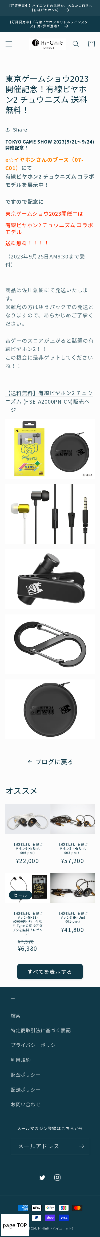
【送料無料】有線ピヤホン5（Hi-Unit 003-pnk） (72, 848)
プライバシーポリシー (36, 1044)
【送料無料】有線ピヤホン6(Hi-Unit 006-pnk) (27, 848)
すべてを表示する (49, 971)
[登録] (81, 1146)
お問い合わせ (26, 1104)
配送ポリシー (26, 1089)
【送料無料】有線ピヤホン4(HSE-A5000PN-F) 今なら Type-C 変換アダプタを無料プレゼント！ (27, 923)
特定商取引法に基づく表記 (41, 1030)
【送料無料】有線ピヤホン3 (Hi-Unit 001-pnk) (72, 917)
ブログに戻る (54, 761)
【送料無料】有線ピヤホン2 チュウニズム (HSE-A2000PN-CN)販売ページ (49, 401)
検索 (16, 1015)
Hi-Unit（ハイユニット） (56, 1228)
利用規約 (21, 1059)
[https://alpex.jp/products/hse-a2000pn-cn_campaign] (50, 477)
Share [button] (20, 129)
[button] (8, 44)
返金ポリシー (26, 1074)
